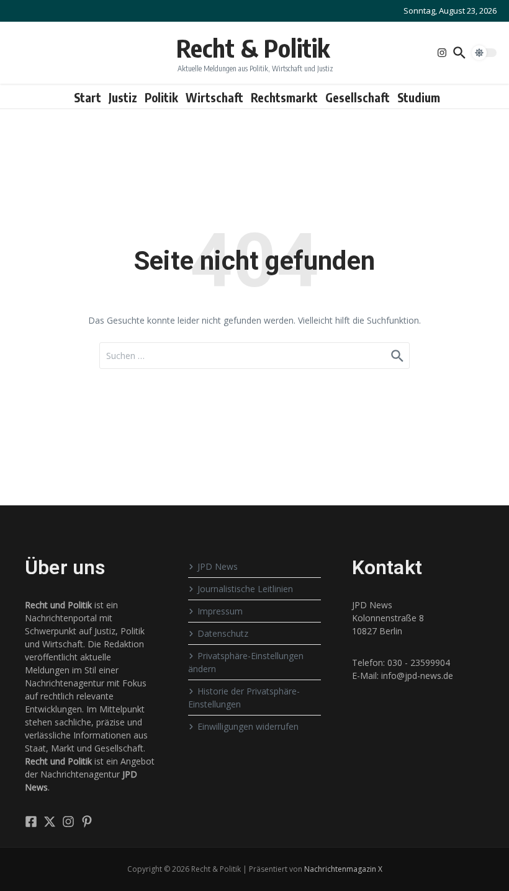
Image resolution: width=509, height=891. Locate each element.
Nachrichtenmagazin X (343, 869)
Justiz (123, 97)
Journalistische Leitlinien (245, 589)
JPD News (217, 566)
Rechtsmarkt (284, 97)
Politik (161, 97)
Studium (418, 97)
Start (87, 97)
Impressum (220, 611)
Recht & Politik (253, 47)
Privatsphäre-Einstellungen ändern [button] (246, 662)
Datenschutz (222, 633)
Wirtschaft (214, 97)
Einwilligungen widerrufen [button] (248, 726)
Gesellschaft (357, 97)
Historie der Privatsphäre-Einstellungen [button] (244, 697)
